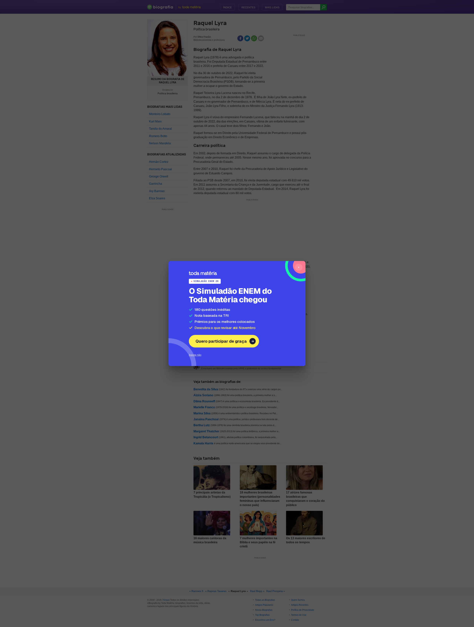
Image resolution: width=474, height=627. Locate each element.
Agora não (195, 355)
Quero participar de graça (221, 341)
